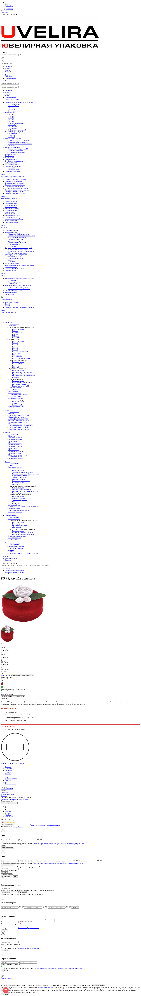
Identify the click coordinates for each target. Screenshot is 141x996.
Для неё (7, 304)
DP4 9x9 (11, 107)
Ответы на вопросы (7, 794)
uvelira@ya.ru (5, 12)
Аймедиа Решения (18, 827)
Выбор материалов (11, 292)
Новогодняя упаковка (12, 302)
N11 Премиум (9, 156)
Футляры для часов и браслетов (15, 185)
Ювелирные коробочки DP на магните (19, 102)
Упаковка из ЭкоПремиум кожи (18, 234)
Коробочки (8, 66)
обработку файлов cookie (46, 987)
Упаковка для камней (12, 270)
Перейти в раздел (18, 329)
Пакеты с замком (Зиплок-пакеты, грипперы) (19, 265)
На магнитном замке (11, 220)
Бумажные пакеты (11, 267)
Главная (7, 568)
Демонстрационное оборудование (16, 255)
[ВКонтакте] (9, 816)
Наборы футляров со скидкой (14, 183)
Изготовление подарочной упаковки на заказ (19, 278)
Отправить (5, 872)
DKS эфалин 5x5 (13, 133)
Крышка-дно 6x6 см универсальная (20, 144)
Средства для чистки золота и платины (21, 251)
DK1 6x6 (11, 116)
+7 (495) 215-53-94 (7, 9)
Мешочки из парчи (11, 205)
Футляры (8, 68)
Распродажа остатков (11, 230)
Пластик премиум (14, 244)
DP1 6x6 (14, 104)
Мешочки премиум (11, 217)
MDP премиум (9, 157)
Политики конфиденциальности (28, 928)
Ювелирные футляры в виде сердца (16, 188)
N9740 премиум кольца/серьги (15, 161)
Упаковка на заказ (10, 78)
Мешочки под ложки (11, 210)
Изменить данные (7, 874)
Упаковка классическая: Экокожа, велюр (21, 236)
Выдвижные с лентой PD (16, 150)
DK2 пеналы (12, 126)
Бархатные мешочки (11, 201)
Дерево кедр (12, 246)
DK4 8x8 (11, 121)
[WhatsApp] (9, 6)
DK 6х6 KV (12, 125)
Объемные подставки (15, 256)
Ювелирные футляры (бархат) (14, 570)
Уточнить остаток (19, 696)
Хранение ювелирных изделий (15, 268)
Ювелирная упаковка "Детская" (15, 193)
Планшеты (11, 261)
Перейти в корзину (7, 978)
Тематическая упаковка (12, 99)
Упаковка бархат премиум (13, 181)
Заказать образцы (7, 696)
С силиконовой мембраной (17, 237)
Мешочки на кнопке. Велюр (14, 219)
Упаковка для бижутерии (13, 166)
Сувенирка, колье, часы (12, 171)
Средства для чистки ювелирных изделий (18, 248)
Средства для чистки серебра (17, 249)
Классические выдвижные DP (18, 149)
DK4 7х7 (11, 118)
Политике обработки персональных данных (47, 844)
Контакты (8, 560)
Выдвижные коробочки (12, 147)
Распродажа (8, 77)
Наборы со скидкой (11, 154)
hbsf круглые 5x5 (13, 169)
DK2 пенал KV (13, 128)
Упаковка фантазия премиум (14, 186)
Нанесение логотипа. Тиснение (18, 287)
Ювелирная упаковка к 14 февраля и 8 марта (19, 307)
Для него (7, 306)
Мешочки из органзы (12, 203)
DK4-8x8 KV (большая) (16, 123)
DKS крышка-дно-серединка (14, 132)
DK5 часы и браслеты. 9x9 (17, 130)
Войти (3, 845)
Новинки (8, 767)
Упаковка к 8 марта (11, 159)
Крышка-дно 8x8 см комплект (18, 142)
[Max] (7, 4)
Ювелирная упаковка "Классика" (15, 179)
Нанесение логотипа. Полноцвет (19, 289)
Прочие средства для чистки (17, 253)
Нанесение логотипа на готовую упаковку (18, 285)
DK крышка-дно (10, 113)
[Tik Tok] (8, 811)
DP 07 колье (12, 111)
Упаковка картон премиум (17, 242)
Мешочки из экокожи (12, 208)
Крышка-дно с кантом (15, 282)
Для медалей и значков (12, 263)
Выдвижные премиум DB (16, 152)
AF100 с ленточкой (11, 163)
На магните (12, 280)
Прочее (7, 80)
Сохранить (75, 907)
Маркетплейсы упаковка (13, 138)
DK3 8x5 (11, 119)
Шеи (10, 260)
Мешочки (8, 70)
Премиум (8, 72)
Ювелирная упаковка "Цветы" (15, 191)
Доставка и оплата (11, 558)
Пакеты (7, 75)
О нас (6, 556)
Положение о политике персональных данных (16, 799)
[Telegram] (5, 2)
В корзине (4, 675)
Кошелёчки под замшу (12, 222)
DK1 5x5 (11, 114)
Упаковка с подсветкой (16, 239)
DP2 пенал (11, 109)
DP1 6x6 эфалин (13, 106)
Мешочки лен (9, 212)
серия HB (11, 168)
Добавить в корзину (14, 675)
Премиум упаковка (11, 232)
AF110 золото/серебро (12, 164)
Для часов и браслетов (15, 258)
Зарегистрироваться (7, 847)
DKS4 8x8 (11, 137)
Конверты (11, 145)
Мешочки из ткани (11, 207)
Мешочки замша (10, 214)
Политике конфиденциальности (73, 844)
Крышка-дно (12, 283)
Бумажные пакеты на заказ (13, 290)
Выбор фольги (9, 294)
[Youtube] (8, 813)
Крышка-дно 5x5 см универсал (18, 140)
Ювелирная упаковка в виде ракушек (17, 190)
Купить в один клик (27, 675)
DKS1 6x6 (11, 135)
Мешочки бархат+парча (12, 215)
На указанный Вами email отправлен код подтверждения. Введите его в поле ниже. (28, 867)
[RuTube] (8, 815)
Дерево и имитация (14, 241)
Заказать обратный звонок (9, 803)
